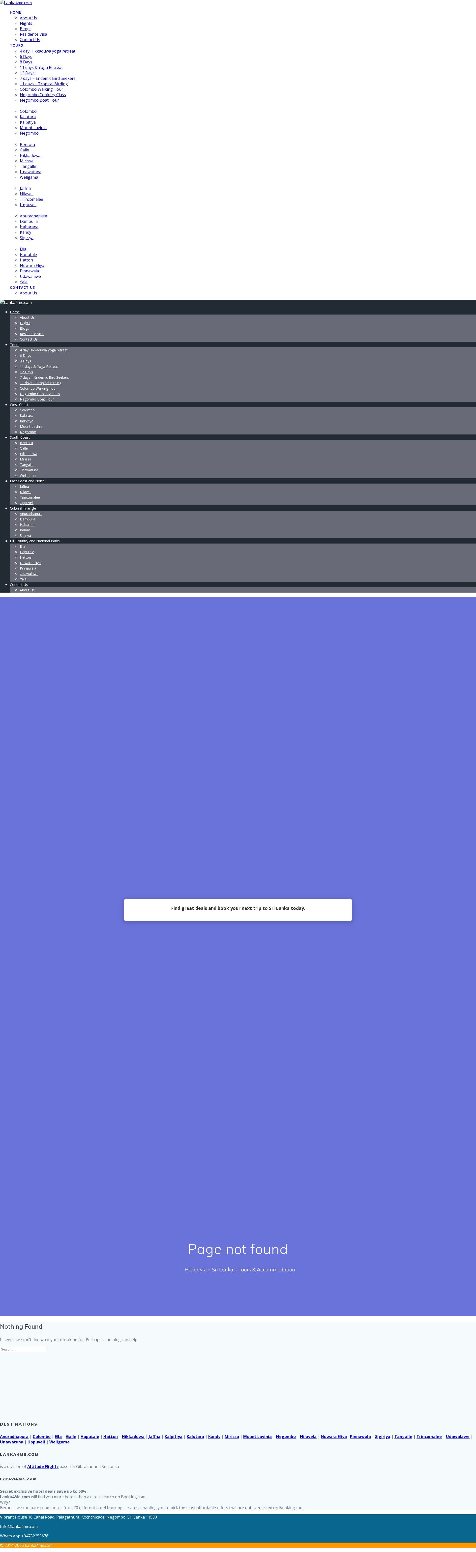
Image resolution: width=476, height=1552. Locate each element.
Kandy (25, 232)
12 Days (27, 73)
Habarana (29, 227)
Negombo (29, 133)
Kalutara (28, 116)
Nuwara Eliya (32, 265)
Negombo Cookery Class (43, 94)
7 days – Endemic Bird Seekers (48, 78)
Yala (24, 282)
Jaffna (25, 188)
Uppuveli (28, 204)
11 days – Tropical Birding (44, 83)
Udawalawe (30, 276)
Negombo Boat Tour (39, 100)
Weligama (29, 177)
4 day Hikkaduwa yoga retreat (47, 51)
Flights (26, 23)
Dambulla (29, 221)
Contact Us (30, 39)
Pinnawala (29, 271)
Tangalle (28, 166)
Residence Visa (33, 34)
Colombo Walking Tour (41, 89)
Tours (16, 45)
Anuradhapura (33, 216)
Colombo (28, 111)
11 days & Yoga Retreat (41, 67)
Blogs (25, 28)
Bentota (27, 144)
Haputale (28, 254)
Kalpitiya (28, 122)
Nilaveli (26, 194)
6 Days (26, 56)
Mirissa (26, 161)
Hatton (26, 260)
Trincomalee (31, 199)
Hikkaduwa (30, 155)
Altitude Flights (43, 1466)
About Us (28, 18)
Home (15, 12)
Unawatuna (30, 171)
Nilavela (308, 1436)
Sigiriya (26, 237)
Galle (24, 150)
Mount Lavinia (33, 127)
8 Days (26, 62)
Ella (23, 249)
